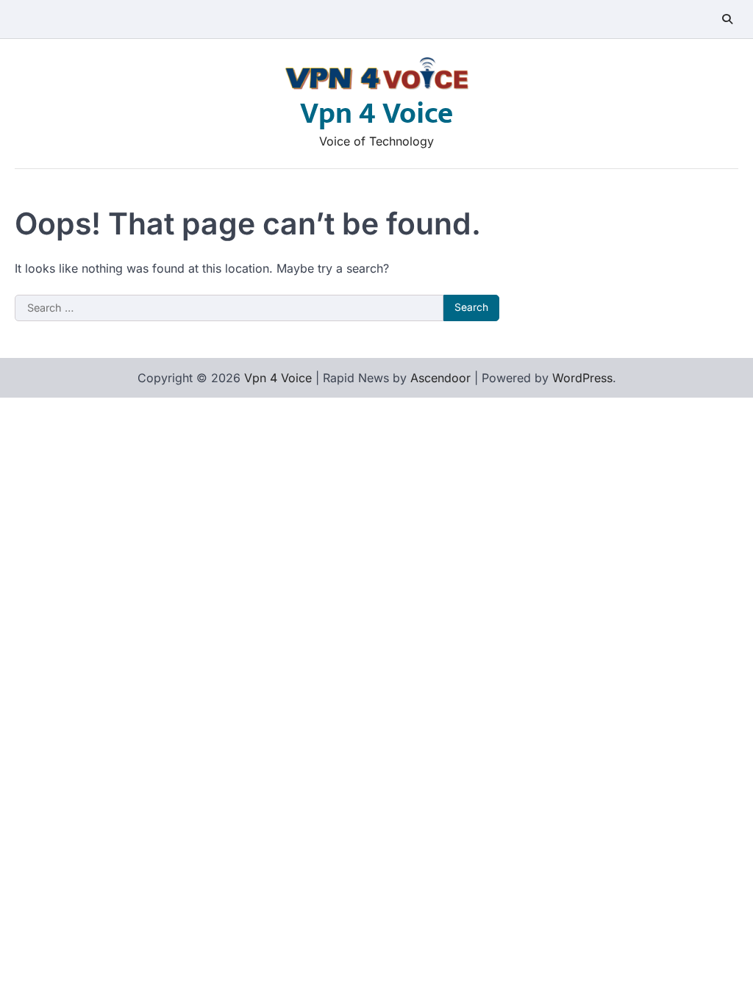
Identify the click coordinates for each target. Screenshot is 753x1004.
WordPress (582, 377)
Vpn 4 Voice (376, 114)
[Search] (727, 19)
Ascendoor (440, 377)
